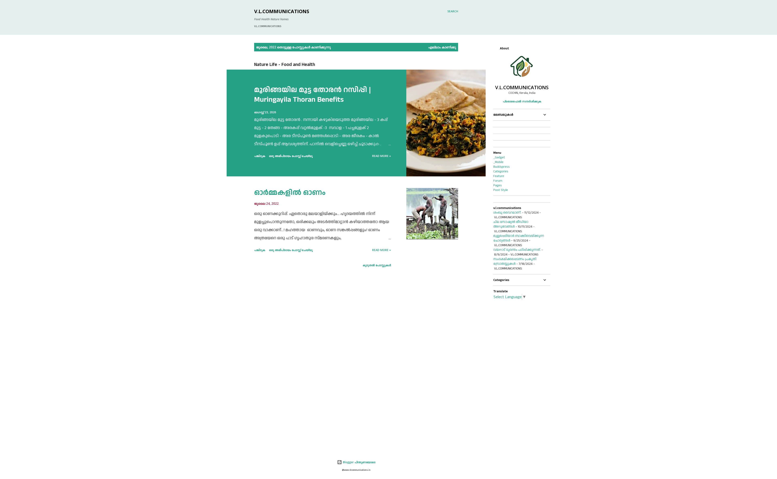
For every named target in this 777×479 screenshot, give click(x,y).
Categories (500, 171)
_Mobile (498, 162)
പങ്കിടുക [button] (259, 156)
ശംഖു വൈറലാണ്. (507, 212)
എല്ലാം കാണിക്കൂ (442, 47)
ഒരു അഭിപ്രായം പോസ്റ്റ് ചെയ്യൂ (291, 156)
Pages (497, 185)
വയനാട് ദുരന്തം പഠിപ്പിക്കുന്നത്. (517, 250)
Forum (497, 180)
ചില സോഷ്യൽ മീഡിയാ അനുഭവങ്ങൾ (510, 224)
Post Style (500, 190)
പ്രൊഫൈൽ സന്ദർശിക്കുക (522, 101)
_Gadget (499, 157)
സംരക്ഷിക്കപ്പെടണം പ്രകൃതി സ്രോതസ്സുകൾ (514, 261)
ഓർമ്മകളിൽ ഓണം (290, 192)
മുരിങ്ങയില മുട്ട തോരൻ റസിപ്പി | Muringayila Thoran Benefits (312, 95)
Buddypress (501, 166)
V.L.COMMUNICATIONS (281, 11)
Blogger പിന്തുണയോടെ (358, 462)
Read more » (381, 156)
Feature (498, 176)
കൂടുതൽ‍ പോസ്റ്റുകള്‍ (377, 265)
